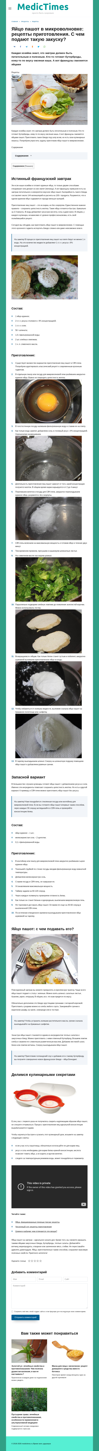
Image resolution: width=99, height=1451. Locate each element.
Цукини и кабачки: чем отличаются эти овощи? (36, 1231)
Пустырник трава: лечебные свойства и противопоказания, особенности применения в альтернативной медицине (26, 1418)
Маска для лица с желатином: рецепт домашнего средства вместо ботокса (70, 1369)
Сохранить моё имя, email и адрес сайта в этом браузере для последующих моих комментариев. (50, 1311)
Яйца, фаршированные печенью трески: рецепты (37, 1222)
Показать (28, 166)
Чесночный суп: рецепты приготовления (33, 1227)
